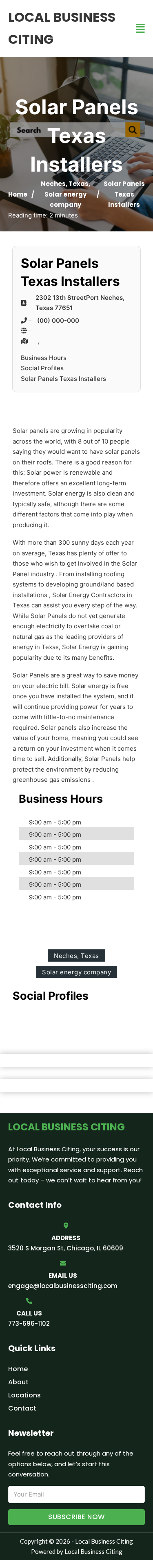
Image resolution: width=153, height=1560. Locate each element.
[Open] (140, 28)
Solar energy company (76, 972)
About (18, 1382)
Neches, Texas (65, 183)
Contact (22, 1408)
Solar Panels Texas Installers (63, 379)
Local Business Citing (61, 28)
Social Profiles (42, 368)
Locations (24, 1395)
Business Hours (44, 358)
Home (17, 194)
